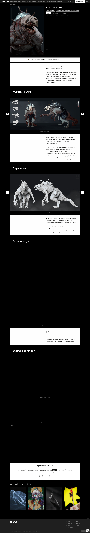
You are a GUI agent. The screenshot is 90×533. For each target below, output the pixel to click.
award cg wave (41, 1)
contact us (38, 531)
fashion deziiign (69, 523)
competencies (13, 1)
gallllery (77, 521)
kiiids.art (77, 525)
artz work (68, 521)
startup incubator (69, 527)
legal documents (32, 531)
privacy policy (25, 531)
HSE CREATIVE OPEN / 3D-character (53, 59)
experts (24, 1)
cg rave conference (51, 1)
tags (19, 1)
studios (29, 1)
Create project (79, 1)
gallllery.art (78, 523)
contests (34, 1)
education (59, 1)
